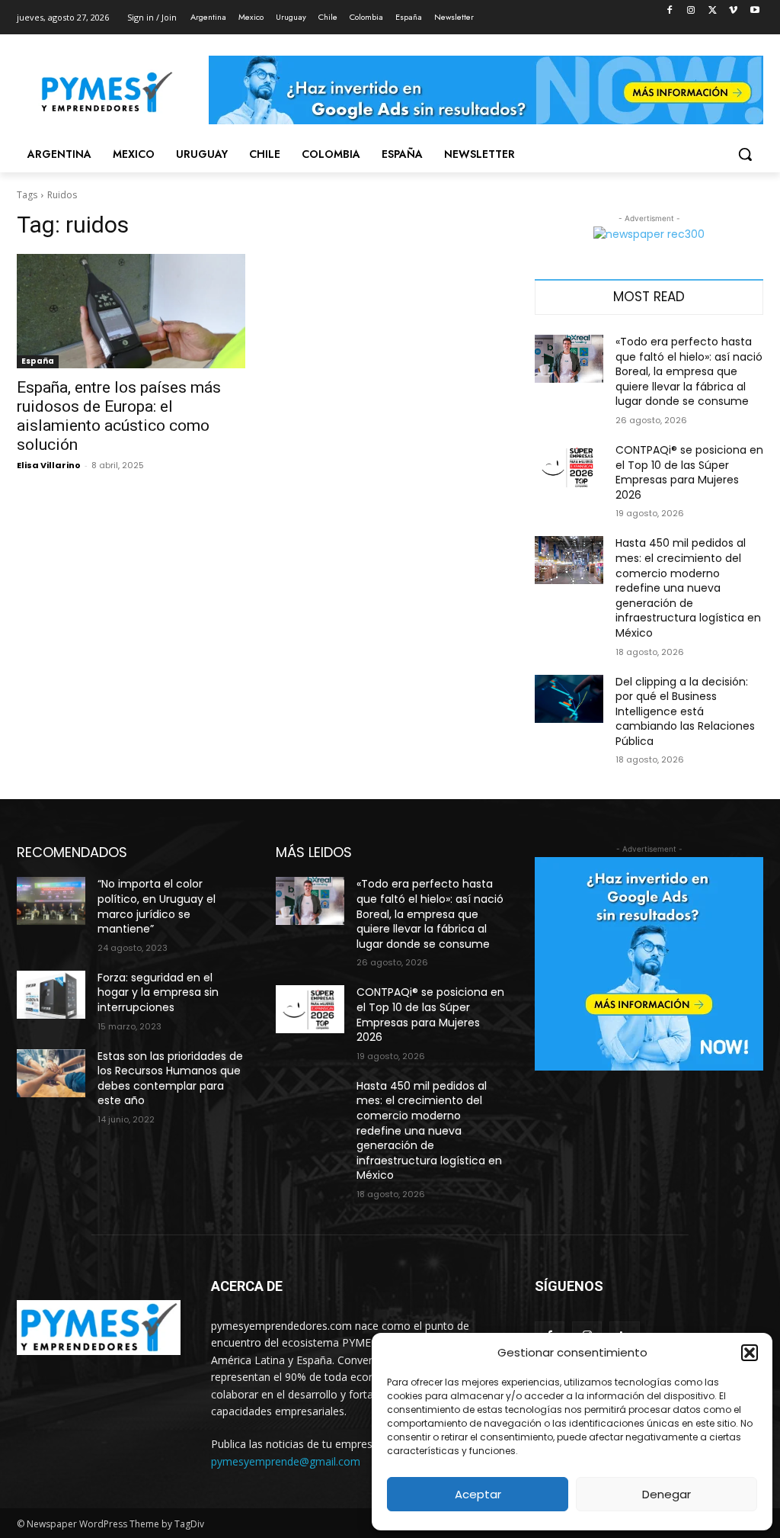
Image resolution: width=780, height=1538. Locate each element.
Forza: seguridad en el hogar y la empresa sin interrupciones (158, 992)
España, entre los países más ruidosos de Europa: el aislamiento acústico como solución (119, 416)
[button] (749, 1352)
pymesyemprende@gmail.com (285, 1461)
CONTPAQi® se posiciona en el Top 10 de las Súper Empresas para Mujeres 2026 (689, 472)
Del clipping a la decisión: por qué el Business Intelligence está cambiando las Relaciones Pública (685, 711)
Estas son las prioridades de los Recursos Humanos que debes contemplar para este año (170, 1078)
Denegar (666, 1494)
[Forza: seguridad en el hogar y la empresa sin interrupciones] (51, 995)
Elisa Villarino (49, 465)
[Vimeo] (733, 11)
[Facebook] (670, 11)
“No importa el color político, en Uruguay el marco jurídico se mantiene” (157, 906)
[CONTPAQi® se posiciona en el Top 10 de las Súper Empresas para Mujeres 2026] (569, 467)
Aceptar (478, 1494)
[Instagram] (691, 11)
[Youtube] (754, 11)
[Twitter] (712, 11)
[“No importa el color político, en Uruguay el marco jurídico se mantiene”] (51, 901)
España (37, 361)
